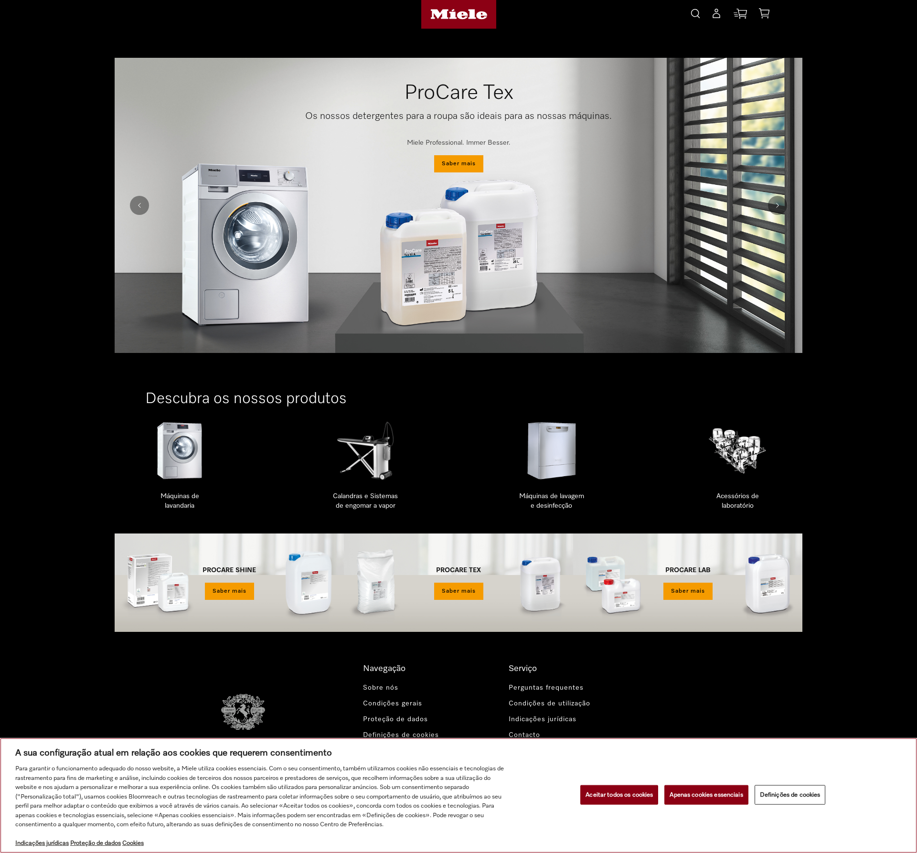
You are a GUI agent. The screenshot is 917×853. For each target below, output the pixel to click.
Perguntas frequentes (546, 687)
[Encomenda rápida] (740, 15)
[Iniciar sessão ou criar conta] (716, 15)
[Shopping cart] (764, 15)
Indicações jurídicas (542, 719)
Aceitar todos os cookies (619, 794)
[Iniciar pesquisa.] (695, 12)
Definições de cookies (790, 794)
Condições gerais (392, 703)
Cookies (133, 843)
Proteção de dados (395, 719)
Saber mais (459, 164)
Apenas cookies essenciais (706, 794)
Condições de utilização (549, 703)
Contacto (524, 735)
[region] (458, 795)
